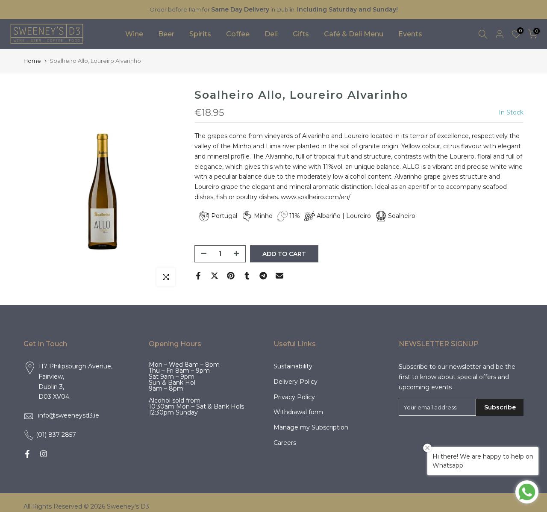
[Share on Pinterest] (231, 276)
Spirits (200, 34)
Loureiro (358, 216)
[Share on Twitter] (214, 276)
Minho (263, 216)
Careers (285, 443)
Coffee (238, 34)
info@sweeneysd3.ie (68, 415)
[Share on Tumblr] (247, 276)
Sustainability (293, 366)
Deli (271, 34)
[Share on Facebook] (198, 276)
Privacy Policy (294, 397)
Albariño (329, 216)
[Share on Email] (279, 276)
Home (32, 60)
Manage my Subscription (311, 427)
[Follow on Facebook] (27, 454)
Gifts (301, 34)
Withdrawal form (298, 412)
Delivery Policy (296, 381)
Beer (166, 34)
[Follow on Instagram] (43, 454)
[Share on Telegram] (263, 276)
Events (410, 34)
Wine (134, 34)
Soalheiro (401, 216)
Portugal (224, 216)
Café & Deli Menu (353, 34)
